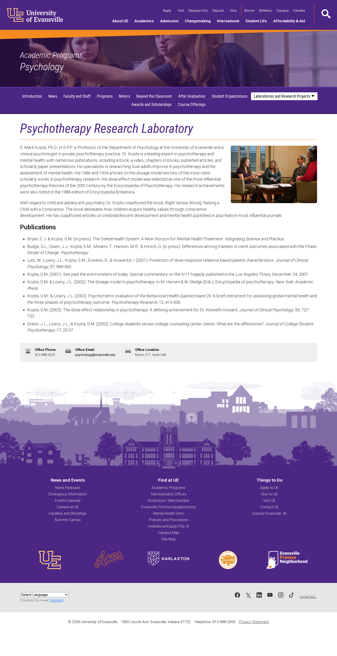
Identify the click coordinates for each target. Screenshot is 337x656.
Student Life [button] (258, 21)
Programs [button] (105, 96)
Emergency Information (68, 494)
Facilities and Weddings (67, 513)
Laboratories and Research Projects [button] (282, 96)
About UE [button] (121, 21)
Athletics (266, 11)
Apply (167, 11)
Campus (283, 11)
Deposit (218, 11)
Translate (56, 600)
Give (234, 11)
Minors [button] (124, 96)
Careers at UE (68, 507)
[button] (325, 14)
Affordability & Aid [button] (290, 21)
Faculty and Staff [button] (77, 96)
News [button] (52, 96)
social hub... (308, 597)
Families (299, 11)
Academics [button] (146, 21)
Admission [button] (171, 21)
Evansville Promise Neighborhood (168, 507)
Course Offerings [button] (191, 104)
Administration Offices (168, 494)
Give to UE (269, 494)
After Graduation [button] (191, 96)
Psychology (42, 67)
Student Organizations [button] (229, 96)
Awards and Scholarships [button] (151, 104)
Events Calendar (68, 500)
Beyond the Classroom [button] (154, 96)
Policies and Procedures (168, 520)
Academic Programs (51, 55)
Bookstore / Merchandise (168, 500)
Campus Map (168, 533)
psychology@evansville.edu (95, 355)
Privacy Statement (254, 622)
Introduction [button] (32, 96)
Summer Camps (68, 520)
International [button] (229, 21)
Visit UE (269, 500)
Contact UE (269, 507)
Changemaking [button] (199, 21)
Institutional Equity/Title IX (168, 526)
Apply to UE (269, 488)
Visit (181, 11)
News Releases (67, 488)
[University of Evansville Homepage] (32, 15)
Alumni (249, 11)
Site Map (168, 539)
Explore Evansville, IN (269, 513)
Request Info (199, 11)
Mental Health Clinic (168, 513)
